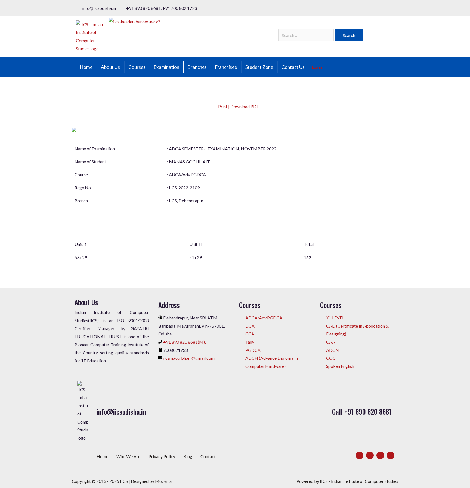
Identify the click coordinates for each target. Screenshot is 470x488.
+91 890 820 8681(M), (184, 341)
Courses (137, 67)
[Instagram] (380, 455)
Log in (317, 67)
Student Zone (259, 67)
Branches (197, 67)
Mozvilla (163, 481)
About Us (110, 67)
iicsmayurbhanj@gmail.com (189, 357)
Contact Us (293, 67)
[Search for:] (306, 35)
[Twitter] (370, 455)
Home (86, 67)
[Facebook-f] (359, 455)
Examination (166, 67)
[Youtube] (390, 455)
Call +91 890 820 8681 (362, 411)
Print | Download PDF (238, 106)
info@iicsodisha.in (121, 411)
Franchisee (226, 67)
